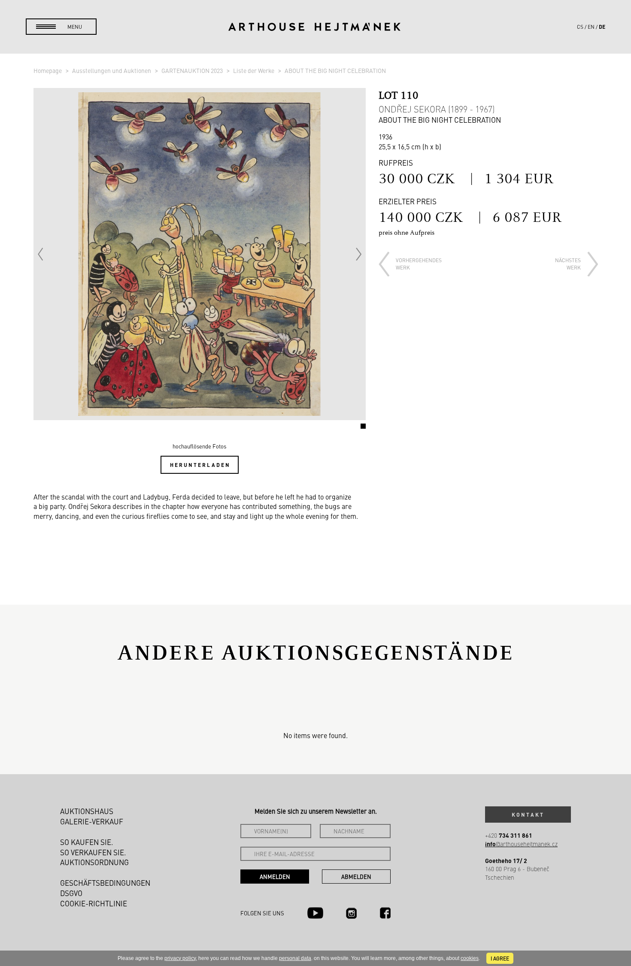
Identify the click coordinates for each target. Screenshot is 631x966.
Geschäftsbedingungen (105, 883)
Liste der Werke (254, 70)
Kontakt (528, 814)
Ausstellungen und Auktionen (112, 70)
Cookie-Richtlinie (93, 903)
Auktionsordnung (94, 862)
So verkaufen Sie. (93, 852)
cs (580, 26)
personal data (295, 958)
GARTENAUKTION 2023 (192, 70)
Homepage (48, 70)
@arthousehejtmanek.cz (521, 844)
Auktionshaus (86, 811)
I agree (500, 958)
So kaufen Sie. (86, 842)
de (602, 26)
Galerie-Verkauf (91, 821)
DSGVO (71, 893)
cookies (470, 958)
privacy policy (180, 958)
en (591, 26)
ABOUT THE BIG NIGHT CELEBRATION (335, 70)
